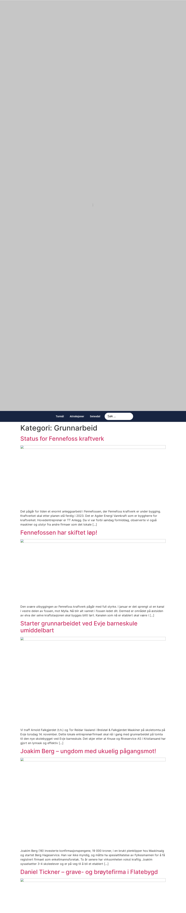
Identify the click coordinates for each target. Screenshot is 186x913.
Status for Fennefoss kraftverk (62, 438)
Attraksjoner (77, 416)
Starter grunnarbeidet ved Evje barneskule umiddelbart (79, 627)
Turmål (60, 416)
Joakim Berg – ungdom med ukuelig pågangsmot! (88, 751)
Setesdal (95, 416)
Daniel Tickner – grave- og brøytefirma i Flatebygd (89, 871)
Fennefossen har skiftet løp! (58, 532)
